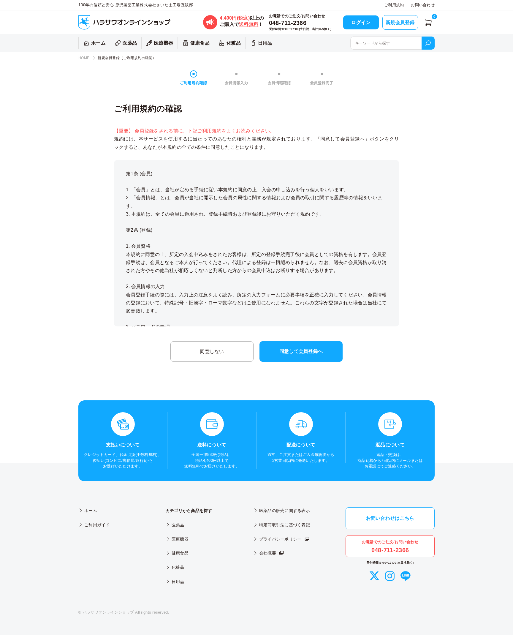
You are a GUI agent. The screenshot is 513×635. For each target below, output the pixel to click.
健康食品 (200, 42)
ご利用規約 (394, 5)
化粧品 (234, 42)
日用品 (265, 42)
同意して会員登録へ (301, 351)
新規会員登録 (400, 22)
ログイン (360, 22)
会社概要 (267, 553)
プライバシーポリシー (280, 539)
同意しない (212, 351)
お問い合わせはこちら (390, 518)
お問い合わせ (423, 5)
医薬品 (130, 42)
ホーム (98, 42)
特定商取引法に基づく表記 (284, 524)
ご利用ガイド (97, 524)
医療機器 (163, 42)
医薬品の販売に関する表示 (284, 510)
